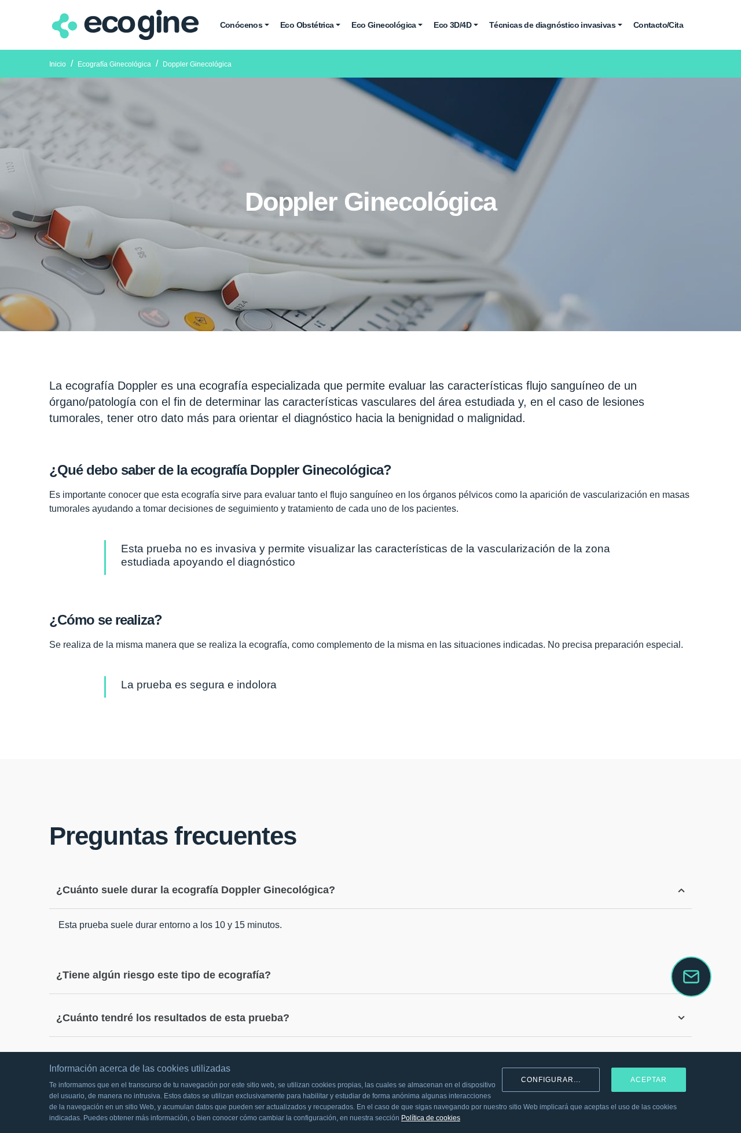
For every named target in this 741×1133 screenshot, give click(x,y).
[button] (691, 976)
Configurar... (551, 1080)
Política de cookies (430, 1118)
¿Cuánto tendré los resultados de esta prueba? (172, 1018)
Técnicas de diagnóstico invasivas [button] (552, 25)
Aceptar (648, 1080)
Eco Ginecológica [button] (383, 25)
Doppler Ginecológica (197, 64)
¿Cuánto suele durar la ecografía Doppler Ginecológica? (195, 890)
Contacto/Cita (658, 25)
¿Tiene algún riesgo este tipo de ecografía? (163, 975)
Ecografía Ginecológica (114, 64)
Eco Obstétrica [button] (307, 25)
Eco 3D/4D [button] (452, 25)
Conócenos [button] (241, 25)
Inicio (57, 64)
